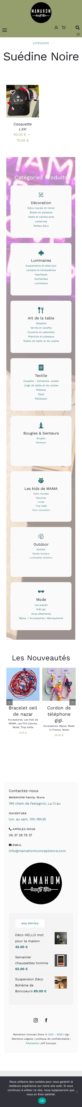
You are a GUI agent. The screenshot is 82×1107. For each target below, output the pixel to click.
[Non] (77, 1092)
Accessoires (15, 719)
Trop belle (27, 727)
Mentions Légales (22, 1038)
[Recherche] (77, 27)
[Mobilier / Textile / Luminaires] (41, 552)
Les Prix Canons (27, 723)
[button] (11, 90)
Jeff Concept (48, 1043)
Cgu (67, 1034)
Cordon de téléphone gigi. (59, 714)
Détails (16, 106)
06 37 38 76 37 (20, 835)
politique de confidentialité (52, 1038)
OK (42, 1100)
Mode (16, 727)
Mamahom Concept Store (28, 1034)
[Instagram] (36, 1020)
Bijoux (62, 726)
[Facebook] (46, 1020)
